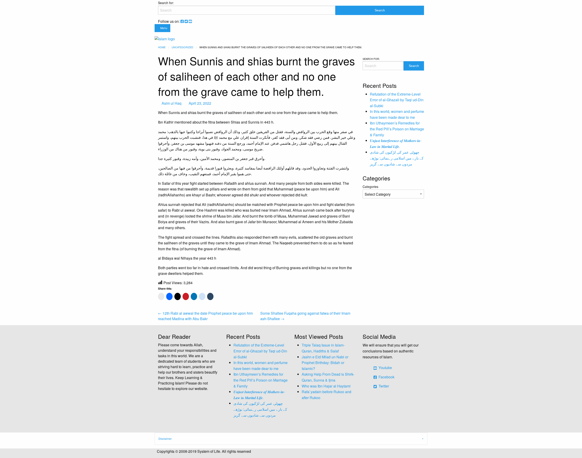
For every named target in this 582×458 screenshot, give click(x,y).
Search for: (166, 2)
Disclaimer (165, 438)
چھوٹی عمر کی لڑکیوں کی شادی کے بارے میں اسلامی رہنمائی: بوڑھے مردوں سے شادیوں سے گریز (397, 157)
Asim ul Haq (171, 103)
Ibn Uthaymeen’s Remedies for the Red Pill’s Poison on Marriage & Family (397, 128)
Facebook (386, 377)
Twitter (383, 386)
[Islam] (165, 38)
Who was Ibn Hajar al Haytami (326, 386)
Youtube (385, 367)
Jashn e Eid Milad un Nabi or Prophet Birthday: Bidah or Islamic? (325, 362)
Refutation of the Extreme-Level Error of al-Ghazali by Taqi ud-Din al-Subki (397, 99)
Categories (370, 186)
